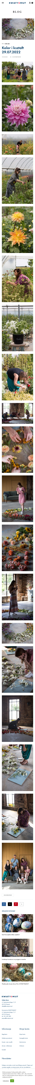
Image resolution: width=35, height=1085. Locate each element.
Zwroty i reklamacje (7, 1046)
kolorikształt (8, 895)
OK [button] (12, 1080)
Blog (17, 12)
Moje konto (22, 1034)
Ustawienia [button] (6, 1081)
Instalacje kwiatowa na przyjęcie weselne (14, 959)
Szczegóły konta (23, 1038)
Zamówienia (22, 1042)
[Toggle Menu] (3, 3)
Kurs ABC (7, 43)
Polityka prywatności (7, 1038)
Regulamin (4, 1034)
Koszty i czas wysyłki (7, 1042)
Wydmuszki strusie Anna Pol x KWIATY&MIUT (15, 984)
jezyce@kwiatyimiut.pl (7, 1018)
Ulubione (21, 1046)
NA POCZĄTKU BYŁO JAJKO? (11, 935)
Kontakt (4, 1050)
